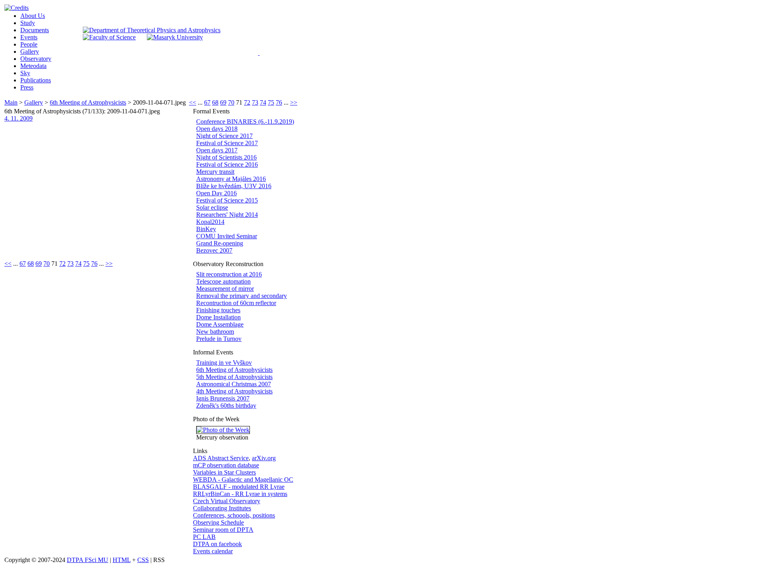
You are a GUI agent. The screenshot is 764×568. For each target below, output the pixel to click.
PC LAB (204, 536)
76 (279, 102)
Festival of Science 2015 (227, 200)
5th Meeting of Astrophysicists (234, 376)
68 (215, 102)
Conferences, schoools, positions (234, 515)
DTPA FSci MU (87, 559)
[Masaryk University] (175, 37)
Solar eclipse (212, 207)
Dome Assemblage (220, 324)
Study (27, 22)
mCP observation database (226, 465)
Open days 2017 (217, 150)
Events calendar (213, 551)
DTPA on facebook (217, 544)
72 (247, 102)
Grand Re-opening (219, 243)
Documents (34, 30)
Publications (35, 80)
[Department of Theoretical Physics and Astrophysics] (151, 30)
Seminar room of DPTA (223, 529)
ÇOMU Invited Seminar (226, 236)
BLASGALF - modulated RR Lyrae (239, 486)
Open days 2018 (217, 128)
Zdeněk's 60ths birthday (226, 405)
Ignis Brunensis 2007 (222, 398)
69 (223, 102)
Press (26, 87)
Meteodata (33, 65)
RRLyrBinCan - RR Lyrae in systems (240, 493)
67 (207, 102)
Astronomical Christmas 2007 (233, 384)
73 (255, 102)
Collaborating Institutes (222, 508)
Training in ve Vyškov (224, 362)
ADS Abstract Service (221, 458)
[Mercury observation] (223, 429)
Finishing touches (218, 310)
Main (11, 102)
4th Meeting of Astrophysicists (234, 391)
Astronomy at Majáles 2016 (231, 178)
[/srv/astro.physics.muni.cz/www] (261, 51)
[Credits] (16, 7)
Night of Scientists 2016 (226, 157)
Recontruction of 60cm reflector (236, 303)
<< (192, 102)
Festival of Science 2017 (227, 143)
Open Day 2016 (216, 193)
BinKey (206, 229)
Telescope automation (223, 281)
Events (28, 37)
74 (263, 102)
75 (271, 102)
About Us (32, 15)
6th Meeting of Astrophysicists (88, 102)
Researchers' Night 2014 (227, 214)
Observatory (35, 58)
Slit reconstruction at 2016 (229, 274)
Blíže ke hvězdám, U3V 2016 (233, 186)
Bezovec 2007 (214, 250)
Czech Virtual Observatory (226, 501)
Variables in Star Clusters (224, 472)
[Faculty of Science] (109, 37)
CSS (143, 559)
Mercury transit (215, 171)
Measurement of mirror (225, 288)
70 (231, 102)
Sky (25, 73)
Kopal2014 (210, 221)
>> (293, 102)
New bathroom (215, 331)
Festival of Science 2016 (227, 164)
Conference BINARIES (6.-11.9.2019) (245, 121)
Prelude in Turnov (219, 338)
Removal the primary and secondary (241, 295)
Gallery (29, 51)
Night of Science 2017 (224, 135)
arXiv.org (264, 458)
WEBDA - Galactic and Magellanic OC (243, 479)
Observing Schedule (218, 522)
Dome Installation (218, 317)
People (28, 44)
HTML (122, 559)
